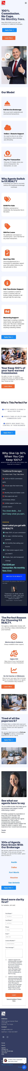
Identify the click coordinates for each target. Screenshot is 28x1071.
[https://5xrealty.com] (3, 3)
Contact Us (4, 1049)
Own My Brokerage (7, 1051)
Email (7, 933)
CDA (2, 1054)
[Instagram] (7, 1037)
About (3, 1045)
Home (3, 1043)
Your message (9, 947)
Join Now (4, 1052)
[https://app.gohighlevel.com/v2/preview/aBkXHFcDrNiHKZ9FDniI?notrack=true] (14, 1014)
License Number (10, 940)
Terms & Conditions (12, 999)
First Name (8, 913)
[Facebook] (3, 1037)
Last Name (8, 920)
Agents (3, 1048)
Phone (7, 927)
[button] (26, 3)
